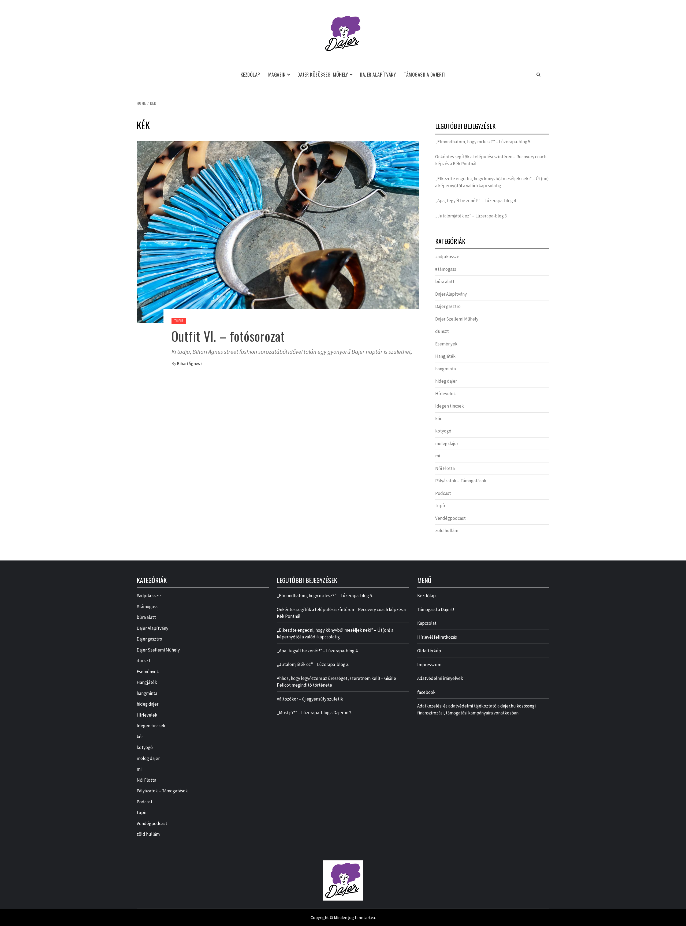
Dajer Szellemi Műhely (456, 319)
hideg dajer (446, 381)
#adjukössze (447, 256)
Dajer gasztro (448, 306)
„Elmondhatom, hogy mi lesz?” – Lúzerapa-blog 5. (483, 142)
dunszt (442, 331)
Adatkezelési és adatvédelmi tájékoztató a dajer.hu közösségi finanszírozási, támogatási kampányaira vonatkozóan (476, 709)
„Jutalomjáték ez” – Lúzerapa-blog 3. (471, 216)
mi (437, 456)
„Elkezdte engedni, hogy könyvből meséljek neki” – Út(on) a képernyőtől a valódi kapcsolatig (492, 182)
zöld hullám (446, 530)
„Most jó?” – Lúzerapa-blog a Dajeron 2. (314, 713)
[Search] (538, 74)
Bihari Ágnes (189, 363)
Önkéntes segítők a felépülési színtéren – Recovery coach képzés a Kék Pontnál (490, 160)
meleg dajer (446, 443)
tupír (179, 320)
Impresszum (429, 665)
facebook (426, 692)
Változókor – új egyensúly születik (310, 699)
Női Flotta (445, 468)
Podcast (443, 493)
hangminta (445, 369)
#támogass (445, 269)
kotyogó (443, 431)
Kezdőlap (250, 74)
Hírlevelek (445, 394)
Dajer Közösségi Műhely (322, 74)
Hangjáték (445, 356)
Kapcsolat (427, 623)
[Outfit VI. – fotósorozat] (278, 231)
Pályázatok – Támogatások (460, 481)
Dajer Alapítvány (378, 74)
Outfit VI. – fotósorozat (228, 335)
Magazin (277, 74)
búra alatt (444, 281)
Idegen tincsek (449, 406)
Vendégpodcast (450, 518)
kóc (438, 418)
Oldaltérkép (429, 651)
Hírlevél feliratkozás (437, 637)
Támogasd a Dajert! (424, 74)
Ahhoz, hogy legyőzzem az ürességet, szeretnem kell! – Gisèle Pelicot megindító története (336, 681)
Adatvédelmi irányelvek (440, 678)
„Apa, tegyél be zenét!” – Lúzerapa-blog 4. (476, 201)
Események (446, 344)
